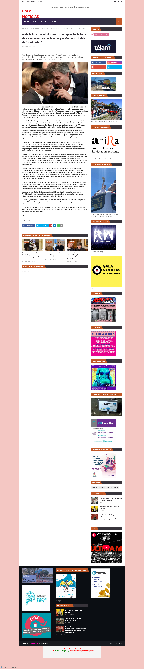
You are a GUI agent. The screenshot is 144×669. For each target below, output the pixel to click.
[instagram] (115, 1)
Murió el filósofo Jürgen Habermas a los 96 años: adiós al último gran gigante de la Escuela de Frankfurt (111, 518)
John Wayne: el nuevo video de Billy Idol (110, 507)
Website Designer (33, 643)
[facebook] (112, 1)
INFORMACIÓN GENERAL (98, 487)
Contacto (39, 1)
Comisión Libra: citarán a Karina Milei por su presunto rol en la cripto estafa (54, 255)
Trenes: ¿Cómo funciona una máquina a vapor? (74, 619)
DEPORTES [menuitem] (52, 21)
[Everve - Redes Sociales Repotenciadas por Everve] (100, 597)
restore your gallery (62, 651)
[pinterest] (121, 1)
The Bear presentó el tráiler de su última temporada (111, 499)
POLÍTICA (28, 28)
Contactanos (118, 643)
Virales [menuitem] (35, 21)
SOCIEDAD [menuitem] (27, 21)
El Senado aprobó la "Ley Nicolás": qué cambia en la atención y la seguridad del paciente (31, 256)
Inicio (23, 28)
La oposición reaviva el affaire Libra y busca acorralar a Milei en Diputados (75, 256)
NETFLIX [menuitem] (43, 21)
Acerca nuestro (31, 1)
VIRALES (116, 487)
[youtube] (98, 67)
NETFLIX (109, 487)
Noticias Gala (27, 46)
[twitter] (118, 1)
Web (23, 1)
